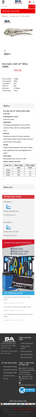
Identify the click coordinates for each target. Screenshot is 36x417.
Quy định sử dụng (8, 375)
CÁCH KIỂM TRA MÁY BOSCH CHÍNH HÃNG (17, 307)
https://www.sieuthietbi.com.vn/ (24, 409)
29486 (16, 79)
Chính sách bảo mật (27, 343)
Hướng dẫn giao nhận (10, 372)
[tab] (18, 106)
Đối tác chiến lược (26, 357)
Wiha (15, 81)
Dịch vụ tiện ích (13, 414)
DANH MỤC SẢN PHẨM (10, 11)
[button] (18, 106)
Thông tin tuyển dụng (10, 412)
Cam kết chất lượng (25, 412)
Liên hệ (5, 378)
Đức (15, 83)
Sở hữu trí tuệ (24, 414)
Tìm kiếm (32, 6)
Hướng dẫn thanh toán (10, 369)
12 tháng (17, 88)
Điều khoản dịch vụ (27, 354)
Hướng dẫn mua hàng (10, 366)
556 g (15, 90)
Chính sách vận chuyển (25, 347)
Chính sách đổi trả (26, 351)
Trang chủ (5, 16)
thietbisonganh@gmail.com (27, 385)
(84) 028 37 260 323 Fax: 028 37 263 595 (25, 379)
